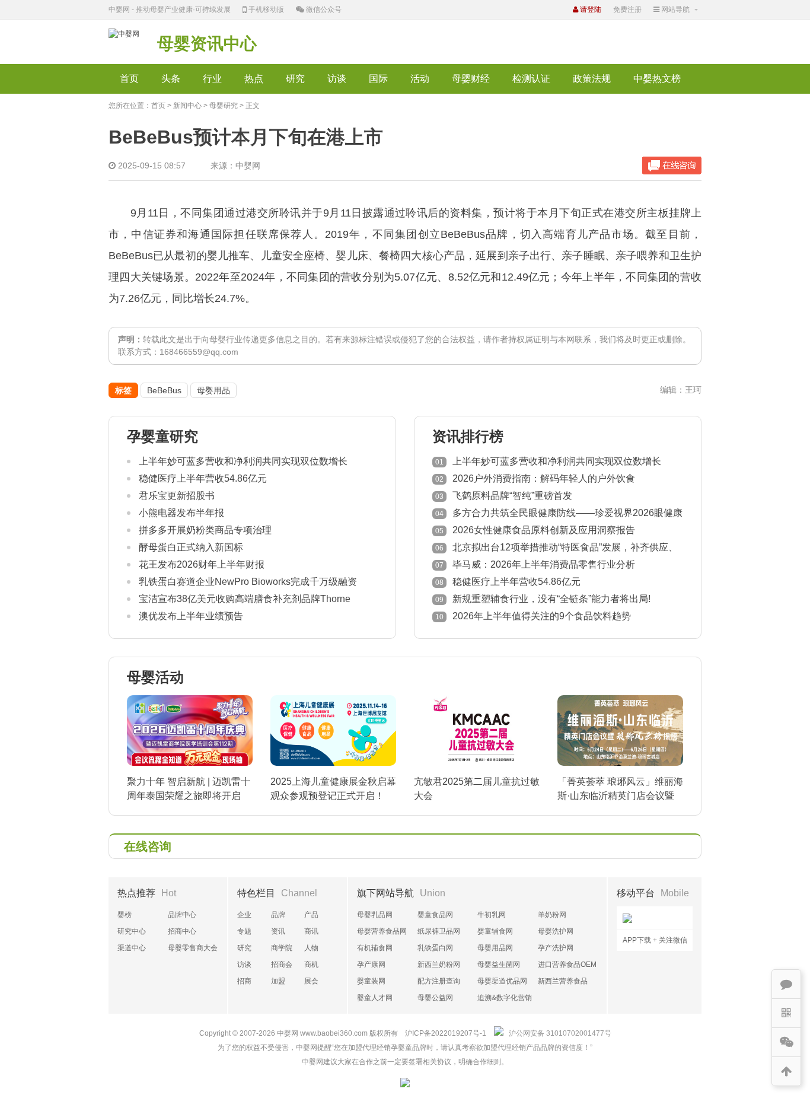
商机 (311, 964)
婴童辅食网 (495, 931)
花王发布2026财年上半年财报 (201, 564)
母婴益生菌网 (498, 964)
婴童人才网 (375, 998)
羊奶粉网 (552, 915)
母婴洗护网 (555, 931)
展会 (311, 981)
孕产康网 (371, 964)
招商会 (281, 964)
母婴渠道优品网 (502, 981)
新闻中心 (187, 105)
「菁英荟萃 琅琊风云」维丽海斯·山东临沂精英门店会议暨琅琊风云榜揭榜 (620, 795)
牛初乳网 (491, 915)
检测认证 (531, 79)
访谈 (336, 79)
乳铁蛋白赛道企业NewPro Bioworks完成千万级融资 (248, 582)
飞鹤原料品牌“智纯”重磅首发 (512, 496)
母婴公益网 (435, 998)
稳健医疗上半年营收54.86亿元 (203, 478)
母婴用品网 (495, 948)
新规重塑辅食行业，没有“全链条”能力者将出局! (551, 599)
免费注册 (627, 9)
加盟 (278, 981)
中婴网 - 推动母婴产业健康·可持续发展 (170, 9)
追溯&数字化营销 (504, 998)
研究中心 (131, 931)
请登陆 (589, 9)
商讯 (311, 931)
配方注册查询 (438, 981)
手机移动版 (265, 9)
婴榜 (124, 915)
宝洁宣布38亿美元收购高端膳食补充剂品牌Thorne (244, 599)
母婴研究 (223, 105)
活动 (419, 79)
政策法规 (592, 79)
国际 (378, 79)
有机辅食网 (375, 948)
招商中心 (182, 931)
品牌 (278, 915)
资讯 (278, 931)
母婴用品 (213, 390)
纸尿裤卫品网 (438, 931)
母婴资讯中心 (207, 43)
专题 (244, 931)
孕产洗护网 (555, 948)
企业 (244, 915)
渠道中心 (131, 948)
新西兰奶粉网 (438, 964)
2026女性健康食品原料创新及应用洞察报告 (543, 530)
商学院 (281, 948)
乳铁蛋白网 (435, 948)
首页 (129, 79)
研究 (295, 79)
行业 (212, 79)
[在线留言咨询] (671, 165)
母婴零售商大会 (193, 948)
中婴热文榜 (657, 79)
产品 (311, 915)
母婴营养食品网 (382, 931)
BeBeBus (164, 390)
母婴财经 (471, 79)
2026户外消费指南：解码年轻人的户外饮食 (543, 478)
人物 (311, 948)
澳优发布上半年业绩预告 (191, 616)
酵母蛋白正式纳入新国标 (191, 547)
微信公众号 (323, 9)
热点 (253, 79)
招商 (244, 981)
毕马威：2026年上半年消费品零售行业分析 (543, 564)
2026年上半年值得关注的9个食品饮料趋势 (541, 616)
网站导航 (674, 9)
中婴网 (287, 1033)
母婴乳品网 (375, 915)
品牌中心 (182, 915)
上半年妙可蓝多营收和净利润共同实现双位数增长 (243, 461)
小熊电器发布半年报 (181, 513)
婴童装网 (371, 981)
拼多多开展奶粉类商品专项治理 (205, 530)
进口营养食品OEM (567, 964)
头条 (170, 79)
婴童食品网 (435, 915)
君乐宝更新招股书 (177, 496)
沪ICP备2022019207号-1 (445, 1033)
